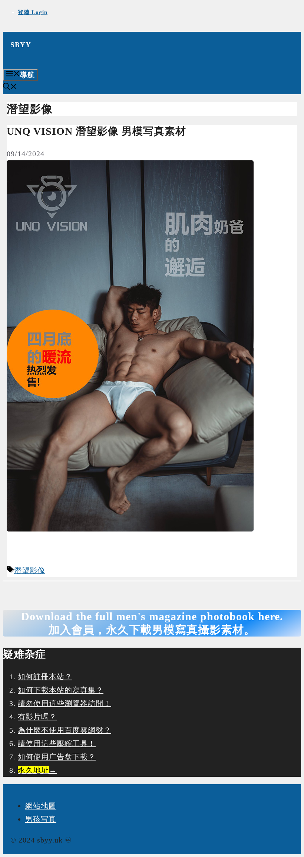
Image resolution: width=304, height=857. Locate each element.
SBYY (20, 45)
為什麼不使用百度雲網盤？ (64, 730)
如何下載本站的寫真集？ (60, 690)
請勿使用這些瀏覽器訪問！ (64, 703)
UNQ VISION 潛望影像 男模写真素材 (96, 131)
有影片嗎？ (37, 717)
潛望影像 (29, 570)
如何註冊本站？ (45, 677)
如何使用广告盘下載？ (57, 757)
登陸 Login (32, 12)
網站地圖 (40, 806)
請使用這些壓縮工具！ (57, 743)
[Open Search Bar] (10, 87)
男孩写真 (40, 819)
